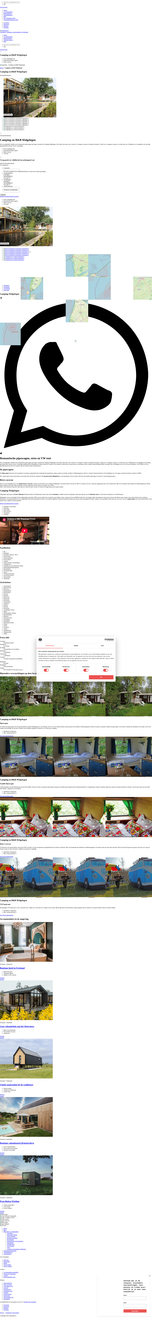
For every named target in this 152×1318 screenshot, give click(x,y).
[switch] (66, 670)
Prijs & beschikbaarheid (6, 736)
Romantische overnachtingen (15, 1241)
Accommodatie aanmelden (11, 1272)
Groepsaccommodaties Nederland (16, 1249)
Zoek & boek (3, 7)
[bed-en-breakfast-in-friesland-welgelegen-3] (16, 252)
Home (1, 68)
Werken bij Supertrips (10, 1274)
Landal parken (8, 1294)
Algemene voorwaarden (12, 1312)
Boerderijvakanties (12, 1238)
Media (5, 1263)
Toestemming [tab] (49, 645)
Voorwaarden (7, 1264)
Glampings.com (8, 1291)
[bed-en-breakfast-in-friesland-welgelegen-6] (16, 248)
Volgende (3, 194)
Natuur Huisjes (11, 1236)
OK (101, 677)
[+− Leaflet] (76, 272)
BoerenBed (7, 1299)
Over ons (6, 1260)
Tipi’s (8, 1247)
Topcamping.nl (8, 1283)
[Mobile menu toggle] (0, 51)
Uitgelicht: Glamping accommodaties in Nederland (14, 32)
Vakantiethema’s (8, 1252)
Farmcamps (7, 1296)
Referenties (7, 1261)
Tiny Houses (10, 1246)
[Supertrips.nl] (4, 30)
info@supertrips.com (9, 1277)
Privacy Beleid (8, 1266)
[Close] (149, 1275)
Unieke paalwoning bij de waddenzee (16, 1085)
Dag (5, 174)
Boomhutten (10, 1239)
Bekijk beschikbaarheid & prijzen (9, 196)
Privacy (2, 1312)
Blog (5, 1230)
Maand (5, 176)
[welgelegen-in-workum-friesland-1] (14, 260)
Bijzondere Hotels (12, 1235)
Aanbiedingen (7, 1254)
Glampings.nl (7, 1289)
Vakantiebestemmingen (10, 1251)
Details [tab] (76, 645)
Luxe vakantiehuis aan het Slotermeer (17, 1026)
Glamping (10, 1233)
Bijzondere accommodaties (11, 1231)
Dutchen (6, 1292)
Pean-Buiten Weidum (9, 1201)
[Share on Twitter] (76, 453)
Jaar (5, 178)
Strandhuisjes (10, 1244)
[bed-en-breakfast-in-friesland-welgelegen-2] (16, 253)
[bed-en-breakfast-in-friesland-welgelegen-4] (16, 250)
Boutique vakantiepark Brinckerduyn (17, 1143)
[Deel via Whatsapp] (76, 375)
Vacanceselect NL (9, 1297)
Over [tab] (102, 645)
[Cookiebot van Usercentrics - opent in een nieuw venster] (106, 639)
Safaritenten (10, 1243)
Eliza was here (8, 1284)
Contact (6, 1275)
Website (2, 978)
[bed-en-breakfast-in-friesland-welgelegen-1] (16, 255)
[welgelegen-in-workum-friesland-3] (14, 256)
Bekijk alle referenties (30, 1302)
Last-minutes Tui (8, 1286)
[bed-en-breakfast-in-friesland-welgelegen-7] (26, 245)
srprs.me (6, 1288)
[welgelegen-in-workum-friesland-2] (14, 258)
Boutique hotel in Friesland (12, 968)
